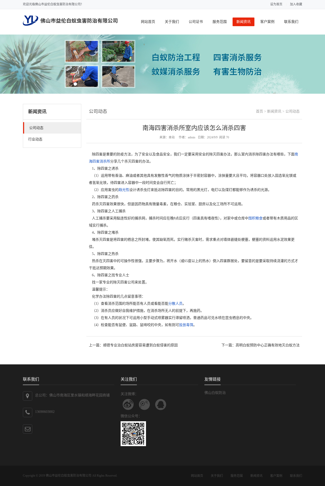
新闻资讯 (243, 22)
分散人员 (175, 303)
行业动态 (35, 139)
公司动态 (36, 128)
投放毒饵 (186, 325)
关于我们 (172, 22)
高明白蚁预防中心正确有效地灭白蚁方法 (268, 345)
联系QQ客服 (160, 404)
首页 (259, 111)
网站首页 (148, 22)
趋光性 (124, 190)
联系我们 (291, 22)
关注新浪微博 (128, 404)
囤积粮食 (255, 218)
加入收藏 (296, 4)
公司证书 (196, 22)
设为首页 (276, 4)
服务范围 (220, 22)
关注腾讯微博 (144, 404)
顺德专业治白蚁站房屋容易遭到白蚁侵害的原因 (140, 345)
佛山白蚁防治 (215, 393)
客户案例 (267, 22)
